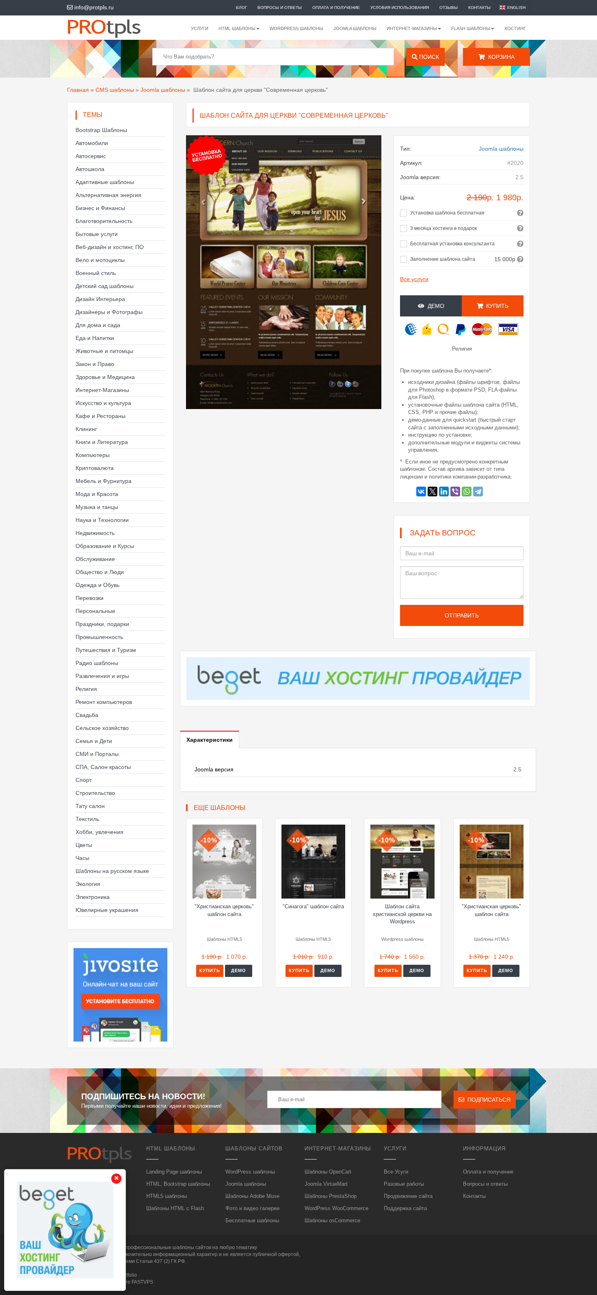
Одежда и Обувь (97, 585)
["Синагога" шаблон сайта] (313, 862)
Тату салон (90, 806)
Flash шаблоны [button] (470, 28)
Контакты (479, 7)
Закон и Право (95, 364)
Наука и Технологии (102, 520)
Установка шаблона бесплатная (447, 213)
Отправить (462, 615)
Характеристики (209, 739)
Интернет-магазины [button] (412, 28)
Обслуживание (95, 559)
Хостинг (515, 28)
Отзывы (448, 7)
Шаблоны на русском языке (112, 871)
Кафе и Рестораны (100, 416)
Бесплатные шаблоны (252, 1220)
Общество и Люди (100, 572)
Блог (241, 7)
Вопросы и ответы (279, 7)
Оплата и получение (336, 7)
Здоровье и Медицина (105, 377)
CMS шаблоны (114, 90)
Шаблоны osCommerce (332, 1220)
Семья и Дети (94, 741)
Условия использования (399, 7)
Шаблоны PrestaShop (331, 1196)
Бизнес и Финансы (100, 208)
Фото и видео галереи (252, 1208)
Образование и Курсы (105, 546)
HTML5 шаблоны (166, 1196)
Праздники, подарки (102, 624)
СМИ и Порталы (97, 754)
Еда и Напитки (95, 338)
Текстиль (87, 819)
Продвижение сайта (408, 1196)
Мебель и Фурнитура (104, 481)
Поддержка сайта (405, 1208)
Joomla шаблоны (354, 28)
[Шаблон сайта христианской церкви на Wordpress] (402, 862)
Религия (86, 689)
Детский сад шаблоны (105, 286)
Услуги (199, 28)
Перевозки (90, 598)
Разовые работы (404, 1184)
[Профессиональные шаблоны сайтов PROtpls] (115, 27)
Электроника (93, 897)
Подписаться (487, 1099)
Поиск (428, 57)
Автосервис (91, 156)
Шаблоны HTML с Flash (175, 1208)
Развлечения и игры (102, 676)
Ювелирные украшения (107, 910)
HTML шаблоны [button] (236, 28)
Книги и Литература (102, 442)
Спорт (84, 780)
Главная (78, 90)
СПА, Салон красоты (103, 767)
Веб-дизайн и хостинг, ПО (110, 247)
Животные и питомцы (104, 351)
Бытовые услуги (97, 234)
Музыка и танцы (97, 507)
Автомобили (92, 143)
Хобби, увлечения (99, 832)
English (516, 7)
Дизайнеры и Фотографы (109, 312)
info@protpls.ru (93, 7)
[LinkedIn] (444, 491)
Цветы (84, 845)
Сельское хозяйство (102, 728)
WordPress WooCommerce (336, 1208)
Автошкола (90, 169)
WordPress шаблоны (296, 28)
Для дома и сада (98, 325)
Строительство (95, 793)
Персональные (95, 611)
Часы (82, 858)
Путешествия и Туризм (106, 650)
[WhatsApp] (467, 491)
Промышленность (99, 637)
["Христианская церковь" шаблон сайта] (224, 862)
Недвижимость (95, 533)
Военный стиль (96, 273)
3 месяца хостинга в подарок (443, 228)
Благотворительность (104, 221)
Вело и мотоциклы (100, 260)
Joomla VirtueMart (326, 1184)
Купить (209, 970)
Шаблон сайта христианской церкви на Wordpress (402, 914)
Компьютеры (93, 455)
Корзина (500, 57)
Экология (88, 884)
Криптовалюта (95, 468)
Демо (434, 306)
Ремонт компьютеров (104, 702)
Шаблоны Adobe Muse (252, 1196)
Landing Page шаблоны (174, 1172)
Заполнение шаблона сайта (442, 259)
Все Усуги (396, 1172)
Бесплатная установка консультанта (452, 244)
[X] (432, 491)
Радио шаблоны (97, 663)
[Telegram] (478, 491)
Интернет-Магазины (102, 390)
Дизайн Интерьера (100, 299)
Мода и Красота (97, 494)
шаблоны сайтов (192, 1247)
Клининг (86, 429)
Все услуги (414, 279)
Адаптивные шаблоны (105, 182)
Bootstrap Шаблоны (101, 130)
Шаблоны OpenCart (328, 1172)
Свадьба (87, 715)
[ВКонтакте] (421, 491)
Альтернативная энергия (108, 195)
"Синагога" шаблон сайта (313, 906)
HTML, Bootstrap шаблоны (178, 1184)
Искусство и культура (103, 403)
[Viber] (455, 491)
